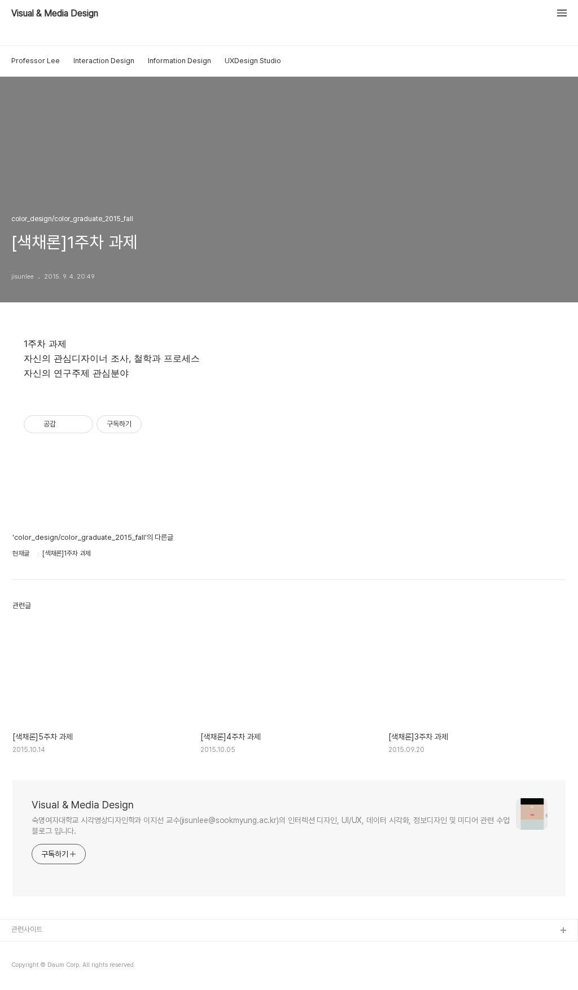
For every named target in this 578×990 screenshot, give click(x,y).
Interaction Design (103, 60)
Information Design (179, 60)
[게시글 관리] (80, 424)
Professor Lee (35, 60)
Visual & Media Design (54, 13)
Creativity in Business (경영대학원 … (69, 949)
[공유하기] (66, 424)
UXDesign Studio (253, 60)
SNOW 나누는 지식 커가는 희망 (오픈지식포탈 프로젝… (91, 967)
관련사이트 (26, 929)
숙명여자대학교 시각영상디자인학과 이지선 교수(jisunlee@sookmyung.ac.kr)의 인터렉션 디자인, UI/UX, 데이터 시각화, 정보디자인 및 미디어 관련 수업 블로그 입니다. (271, 825)
